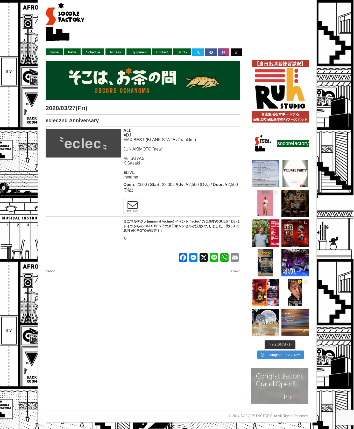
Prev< (50, 271)
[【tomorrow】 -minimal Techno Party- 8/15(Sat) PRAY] (295, 322)
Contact (162, 52)
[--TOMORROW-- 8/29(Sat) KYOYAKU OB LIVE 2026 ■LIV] (265, 173)
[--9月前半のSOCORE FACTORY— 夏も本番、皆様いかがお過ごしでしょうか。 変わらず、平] (295, 292)
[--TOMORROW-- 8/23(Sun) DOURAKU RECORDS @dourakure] (265, 233)
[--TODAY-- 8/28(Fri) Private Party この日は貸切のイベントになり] (295, 173)
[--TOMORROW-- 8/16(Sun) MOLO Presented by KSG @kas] (265, 322)
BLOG (182, 52)
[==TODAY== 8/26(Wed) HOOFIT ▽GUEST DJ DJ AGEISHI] (265, 203)
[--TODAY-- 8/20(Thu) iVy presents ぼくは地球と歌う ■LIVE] (295, 262)
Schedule (93, 52)
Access (115, 52)
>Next (235, 271)
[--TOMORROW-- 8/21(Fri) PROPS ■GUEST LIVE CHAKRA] (265, 262)
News (72, 52)
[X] (204, 258)
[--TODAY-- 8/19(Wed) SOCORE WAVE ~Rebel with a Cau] (265, 292)
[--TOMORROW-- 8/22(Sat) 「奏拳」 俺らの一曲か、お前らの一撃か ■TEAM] (295, 233)
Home (54, 52)
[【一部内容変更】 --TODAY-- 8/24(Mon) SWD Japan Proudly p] (295, 203)
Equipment (139, 52)
